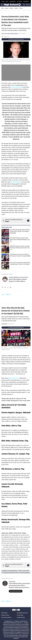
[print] (11, 287)
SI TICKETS (19, 1)
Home (2, 294)
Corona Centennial (16, 87)
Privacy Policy (20, 615)
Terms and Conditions (6, 617)
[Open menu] (2, 5)
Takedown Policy (5, 615)
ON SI (7, 1)
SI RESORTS (26, 1)
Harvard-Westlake (15, 182)
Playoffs (16, 8)
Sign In (28, 4)
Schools (11, 8)
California (8, 294)
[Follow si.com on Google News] (28, 220)
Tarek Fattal (4, 323)
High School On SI (13, 378)
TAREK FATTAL (12, 581)
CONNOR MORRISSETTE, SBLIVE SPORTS (18, 277)
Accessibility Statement (22, 613)
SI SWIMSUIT (12, 1)
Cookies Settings (21, 617)
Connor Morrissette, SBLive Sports (9, 33)
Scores (6, 8)
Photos (21, 8)
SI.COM (3, 1)
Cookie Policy (4, 613)
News (2, 8)
